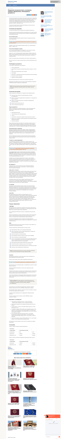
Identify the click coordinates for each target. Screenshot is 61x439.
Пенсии (10, 5)
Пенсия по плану (12, 1)
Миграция (42, 18)
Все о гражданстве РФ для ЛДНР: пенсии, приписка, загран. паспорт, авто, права (46, 16)
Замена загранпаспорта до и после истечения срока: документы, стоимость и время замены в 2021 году (48, 21)
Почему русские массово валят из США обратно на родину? (49, 12)
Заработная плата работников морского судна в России (48, 34)
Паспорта (46, 23)
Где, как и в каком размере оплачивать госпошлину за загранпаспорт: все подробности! (49, 29)
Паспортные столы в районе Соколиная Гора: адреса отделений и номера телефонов (46, 26)
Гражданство (15, 5)
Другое (42, 27)
